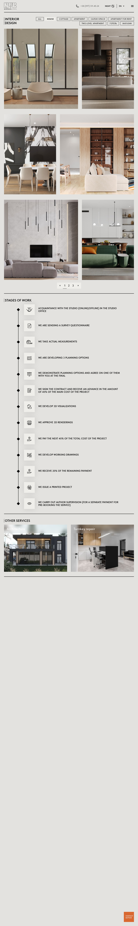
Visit (41, 77)
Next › (78, 285)
